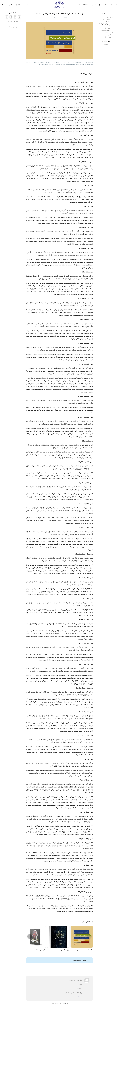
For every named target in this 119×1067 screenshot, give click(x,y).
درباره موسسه (76, 5)
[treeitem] (106, 23)
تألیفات (108, 26)
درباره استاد (86, 5)
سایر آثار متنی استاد (104, 24)
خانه (116, 5)
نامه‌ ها (108, 22)
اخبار (106, 5)
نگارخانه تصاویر (105, 30)
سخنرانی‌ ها (106, 19)
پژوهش (94, 5)
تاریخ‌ (100, 5)
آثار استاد (108, 17)
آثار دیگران (108, 32)
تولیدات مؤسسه (106, 37)
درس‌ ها (107, 28)
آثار (111, 5)
